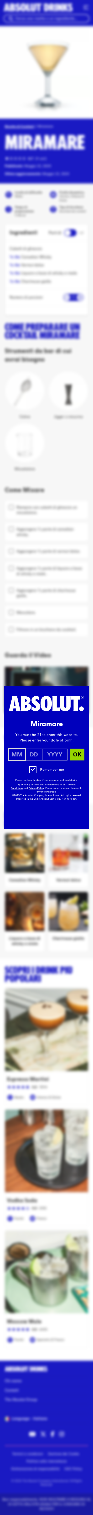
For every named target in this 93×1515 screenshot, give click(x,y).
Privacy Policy (36, 788)
